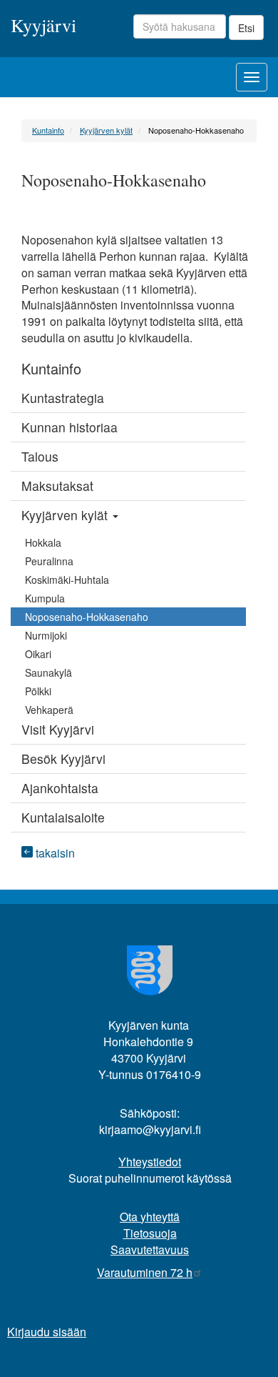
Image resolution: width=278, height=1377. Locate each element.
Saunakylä (48, 672)
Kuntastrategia (62, 398)
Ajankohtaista (59, 788)
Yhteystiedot (149, 1161)
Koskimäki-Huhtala (67, 579)
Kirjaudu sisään (46, 1331)
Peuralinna (49, 561)
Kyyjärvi (43, 24)
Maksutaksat (57, 485)
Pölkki (38, 691)
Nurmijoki (46, 635)
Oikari (38, 654)
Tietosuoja (150, 1233)
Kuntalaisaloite (63, 817)
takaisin (54, 853)
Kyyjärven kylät (106, 130)
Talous (39, 456)
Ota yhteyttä (150, 1216)
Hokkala (43, 542)
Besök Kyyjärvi (63, 758)
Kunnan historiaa (69, 427)
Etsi (246, 28)
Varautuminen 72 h (144, 1272)
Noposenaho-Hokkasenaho (86, 617)
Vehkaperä (49, 709)
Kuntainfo (48, 130)
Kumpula (45, 598)
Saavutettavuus (149, 1249)
